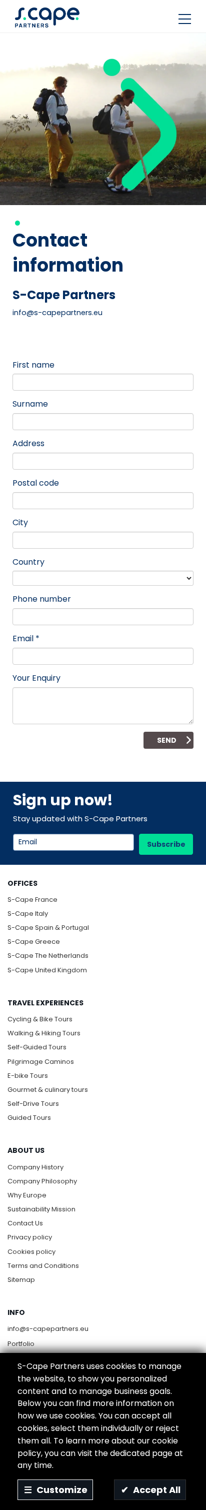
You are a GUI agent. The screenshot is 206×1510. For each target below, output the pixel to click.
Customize (56, 1489)
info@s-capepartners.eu (48, 1328)
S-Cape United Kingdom (47, 970)
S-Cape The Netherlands (48, 955)
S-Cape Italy (28, 913)
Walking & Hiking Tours (44, 1033)
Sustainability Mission (42, 1209)
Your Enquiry (36, 678)
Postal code (35, 483)
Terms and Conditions (43, 1265)
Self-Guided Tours (37, 1047)
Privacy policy (30, 1237)
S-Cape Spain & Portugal (48, 927)
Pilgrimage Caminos (41, 1061)
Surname (30, 404)
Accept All (151, 1489)
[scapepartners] (47, 17)
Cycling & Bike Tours (40, 1019)
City (20, 522)
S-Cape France (33, 899)
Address (28, 443)
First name (33, 365)
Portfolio (21, 1343)
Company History (36, 1167)
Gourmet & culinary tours (48, 1089)
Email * (26, 638)
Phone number (41, 599)
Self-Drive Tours (33, 1103)
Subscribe (166, 844)
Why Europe (27, 1195)
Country (28, 562)
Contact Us (25, 1223)
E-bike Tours (28, 1075)
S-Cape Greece (34, 941)
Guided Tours (29, 1117)
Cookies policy (32, 1251)
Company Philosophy (42, 1181)
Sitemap (21, 1279)
